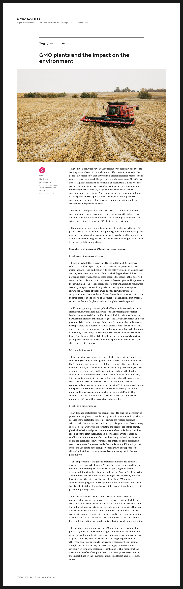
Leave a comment (46, 194)
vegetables (53, 185)
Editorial (42, 175)
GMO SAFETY (29, 19)
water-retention (45, 188)
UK (47, 185)
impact (53, 182)
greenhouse (44, 182)
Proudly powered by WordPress (43, 577)
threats (42, 185)
